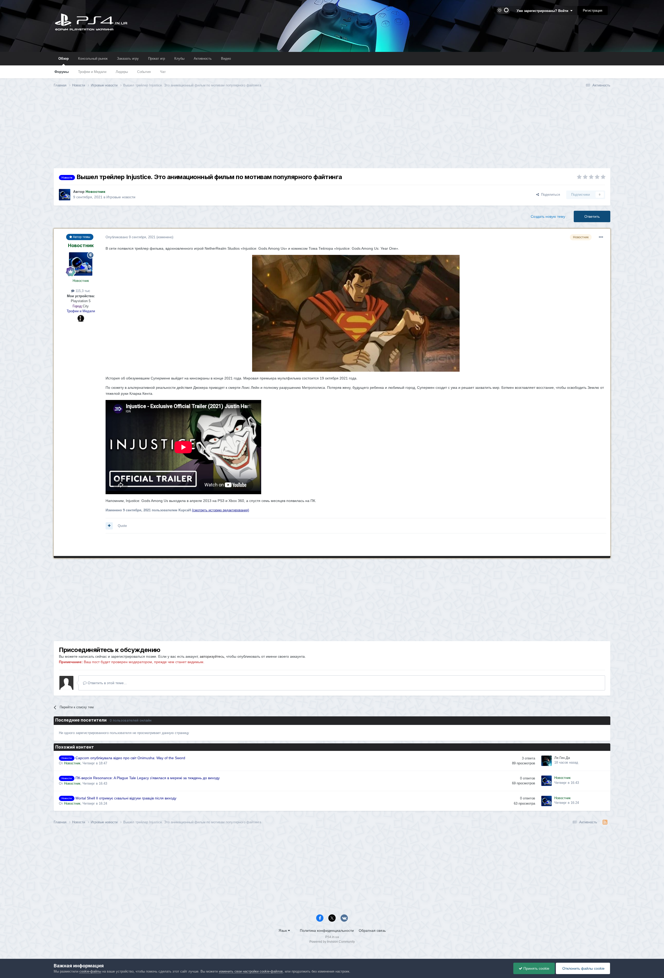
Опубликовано (130, 237)
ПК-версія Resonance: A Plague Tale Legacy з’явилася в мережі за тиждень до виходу (147, 778)
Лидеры (122, 72)
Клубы (179, 58)
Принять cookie (535, 968)
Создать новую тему (548, 216)
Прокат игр (156, 58)
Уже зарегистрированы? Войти (543, 11)
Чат (163, 72)
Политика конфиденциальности (327, 930)
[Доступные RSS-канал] (605, 822)
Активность (203, 58)
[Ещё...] (601, 237)
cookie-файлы (90, 971)
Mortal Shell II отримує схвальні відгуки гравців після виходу (125, 798)
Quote (122, 526)
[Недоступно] (356, 313)
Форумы (61, 72)
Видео (226, 58)
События (144, 72)
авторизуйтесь (212, 656)
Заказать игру (128, 58)
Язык (283, 930)
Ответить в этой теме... (107, 683)
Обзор (63, 58)
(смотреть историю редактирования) (220, 510)
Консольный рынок (93, 58)
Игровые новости (120, 197)
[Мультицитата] (109, 525)
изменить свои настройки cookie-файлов (251, 971)
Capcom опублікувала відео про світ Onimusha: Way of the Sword (130, 758)
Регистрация (592, 10)
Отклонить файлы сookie (583, 968)
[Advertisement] (332, 132)
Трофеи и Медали (92, 72)
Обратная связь (372, 930)
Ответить (592, 216)
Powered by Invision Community (332, 941)
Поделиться (549, 194)
